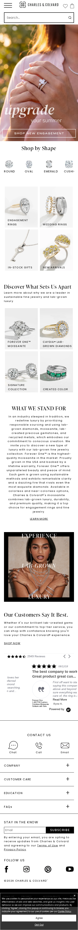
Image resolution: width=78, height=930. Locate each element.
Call (39, 752)
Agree (39, 918)
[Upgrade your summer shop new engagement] (39, 82)
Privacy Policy (15, 849)
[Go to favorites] (65, 6)
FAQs (8, 807)
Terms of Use (47, 845)
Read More (35, 699)
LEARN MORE (39, 519)
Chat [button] (13, 752)
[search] (70, 17)
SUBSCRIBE (60, 830)
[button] (8, 5)
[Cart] (71, 5)
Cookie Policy (64, 911)
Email (65, 752)
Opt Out (39, 924)
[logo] (39, 5)
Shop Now (12, 643)
